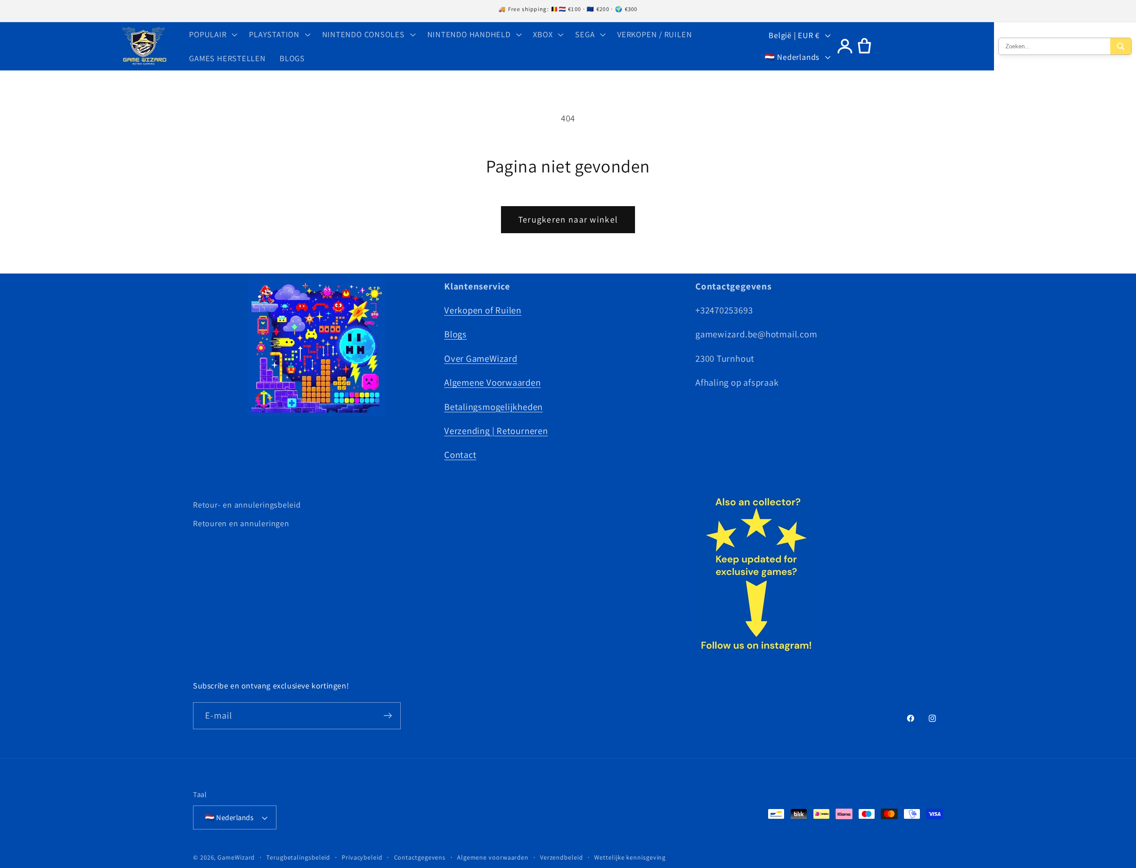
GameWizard (236, 857)
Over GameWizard (480, 358)
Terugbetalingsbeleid (298, 857)
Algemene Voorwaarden (492, 382)
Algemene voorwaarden (493, 857)
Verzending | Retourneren (496, 431)
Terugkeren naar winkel (568, 219)
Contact (460, 455)
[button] (212, 34)
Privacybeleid (362, 857)
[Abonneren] (387, 715)
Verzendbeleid (561, 857)
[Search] (1120, 46)
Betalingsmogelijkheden (493, 407)
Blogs (455, 334)
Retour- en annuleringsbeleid (247, 504)
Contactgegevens (420, 857)
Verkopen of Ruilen (482, 310)
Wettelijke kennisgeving (630, 857)
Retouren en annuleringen (241, 523)
